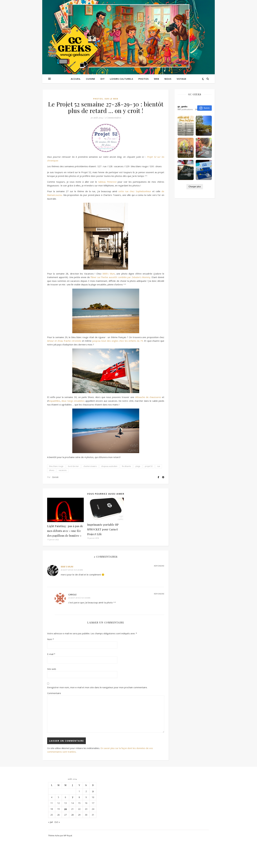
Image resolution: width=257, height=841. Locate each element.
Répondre (159, 565)
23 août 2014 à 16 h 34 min (79, 598)
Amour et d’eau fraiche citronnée (64, 340)
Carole (55, 477)
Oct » (57, 821)
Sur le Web (111, 98)
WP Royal (68, 835)
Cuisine (90, 78)
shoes (51, 470)
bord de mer (73, 466)
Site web (51, 668)
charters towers (90, 466)
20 (65, 809)
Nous (167, 78)
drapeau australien (109, 466)
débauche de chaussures (148, 397)
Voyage (181, 78)
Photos (143, 78)
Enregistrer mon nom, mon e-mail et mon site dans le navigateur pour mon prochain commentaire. (97, 687)
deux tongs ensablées (73, 400)
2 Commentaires (113, 117)
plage (137, 466)
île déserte (126, 466)
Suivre (207, 108)
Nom (50, 639)
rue (158, 466)
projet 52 (149, 466)
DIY (103, 78)
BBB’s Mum (108, 273)
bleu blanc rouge (56, 466)
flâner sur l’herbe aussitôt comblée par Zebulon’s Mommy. (121, 277)
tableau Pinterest (107, 181)
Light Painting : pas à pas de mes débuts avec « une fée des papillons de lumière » (65, 530)
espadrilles (54, 400)
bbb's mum (67, 566)
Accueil (76, 78)
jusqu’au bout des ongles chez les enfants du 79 (117, 340)
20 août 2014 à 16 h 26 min (72, 570)
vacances (62, 470)
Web (156, 78)
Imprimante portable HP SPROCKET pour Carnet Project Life (103, 529)
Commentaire (54, 693)
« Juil (50, 821)
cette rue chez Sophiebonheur (134, 191)
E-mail (51, 654)
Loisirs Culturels (121, 78)
